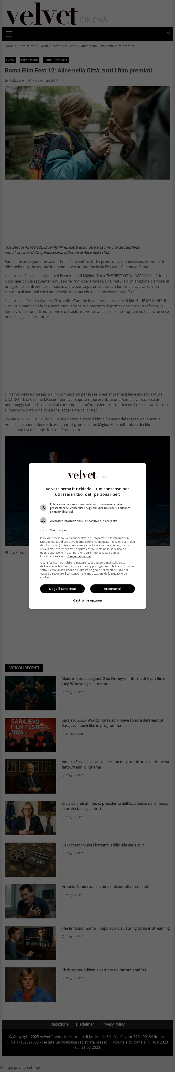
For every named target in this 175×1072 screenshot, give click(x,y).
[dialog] (87, 536)
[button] (87, 530)
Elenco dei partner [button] (79, 556)
